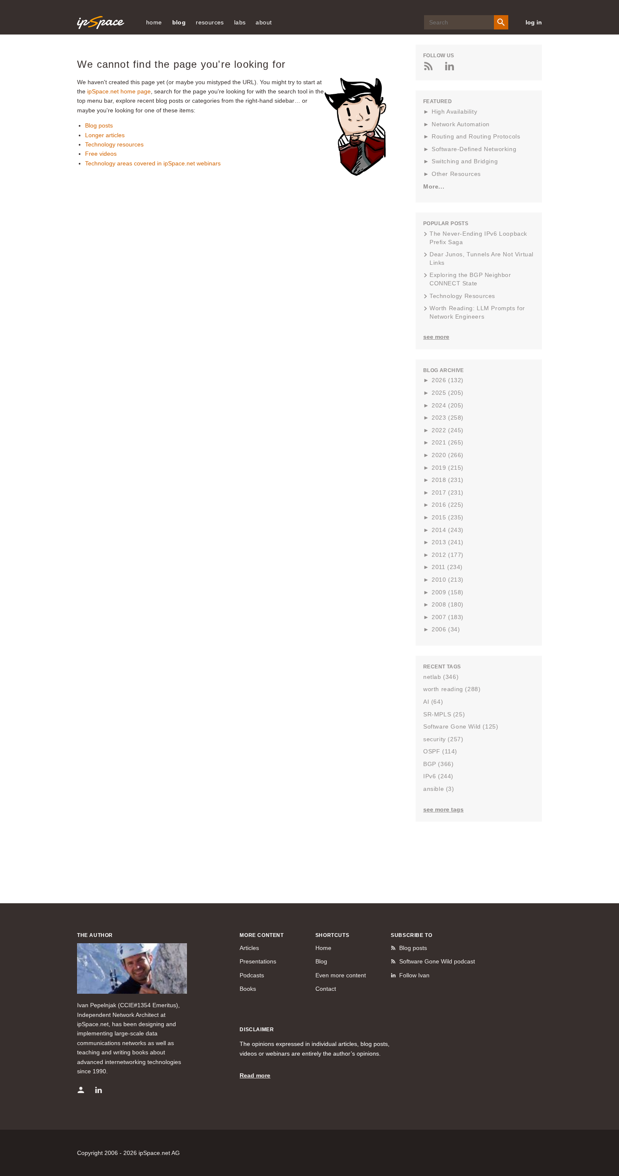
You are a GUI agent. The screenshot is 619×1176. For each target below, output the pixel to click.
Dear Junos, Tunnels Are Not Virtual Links (482, 258)
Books (248, 988)
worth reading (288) (451, 689)
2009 (448, 592)
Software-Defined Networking (474, 149)
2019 (448, 467)
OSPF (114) (440, 751)
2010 (448, 579)
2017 (448, 492)
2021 (448, 442)
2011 (447, 567)
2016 (448, 504)
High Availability (454, 111)
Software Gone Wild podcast (437, 961)
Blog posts (99, 125)
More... (433, 186)
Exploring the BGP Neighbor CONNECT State (470, 279)
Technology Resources (462, 296)
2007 (448, 617)
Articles (249, 948)
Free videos (101, 153)
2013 (448, 542)
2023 (448, 417)
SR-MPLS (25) (444, 714)
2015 (448, 517)
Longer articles (105, 135)
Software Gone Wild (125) (460, 726)
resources (210, 22)
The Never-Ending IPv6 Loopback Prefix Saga (478, 237)
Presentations (258, 961)
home (154, 22)
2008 (448, 604)
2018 (448, 479)
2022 (448, 430)
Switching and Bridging (465, 161)
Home (323, 948)
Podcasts (252, 975)
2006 (446, 629)
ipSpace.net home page (119, 91)
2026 (448, 380)
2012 (448, 554)
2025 (448, 392)
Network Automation (461, 124)
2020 (448, 455)
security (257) (443, 739)
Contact (325, 988)
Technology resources (114, 144)
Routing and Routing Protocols (476, 136)
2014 (448, 530)
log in (534, 22)
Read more (255, 1075)
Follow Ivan (414, 975)
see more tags (443, 809)
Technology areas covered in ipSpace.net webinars (153, 163)
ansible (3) (438, 788)
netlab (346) (441, 676)
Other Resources (456, 173)
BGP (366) (438, 764)
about (264, 22)
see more (436, 336)
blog (179, 22)
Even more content (340, 975)
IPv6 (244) (438, 776)
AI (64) (433, 701)
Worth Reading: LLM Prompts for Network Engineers (477, 312)
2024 (448, 405)
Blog (321, 961)
